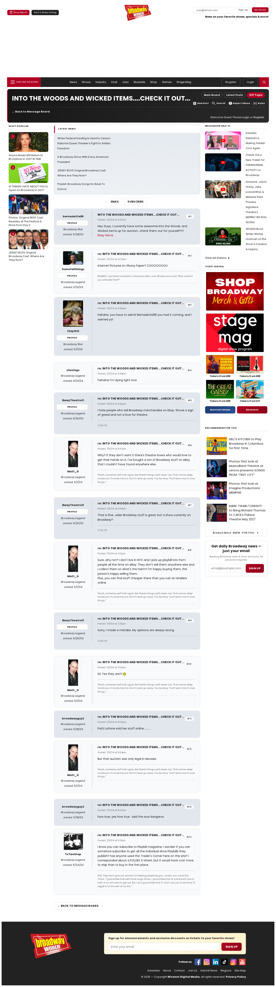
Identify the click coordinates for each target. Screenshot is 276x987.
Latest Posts (234, 95)
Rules (261, 103)
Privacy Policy (236, 977)
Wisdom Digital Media (183, 977)
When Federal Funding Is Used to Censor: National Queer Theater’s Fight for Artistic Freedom (84, 143)
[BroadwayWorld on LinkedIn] (215, 962)
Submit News (208, 970)
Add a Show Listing (45, 12)
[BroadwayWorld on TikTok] (224, 962)
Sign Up (231, 947)
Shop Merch (20, 12)
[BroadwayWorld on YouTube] (242, 962)
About (167, 970)
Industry (101, 82)
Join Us (192, 970)
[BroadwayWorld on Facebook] (197, 962)
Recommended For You (221, 427)
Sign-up (243, 9)
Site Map (240, 970)
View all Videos (215, 258)
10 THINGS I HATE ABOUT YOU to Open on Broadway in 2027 (28, 179)
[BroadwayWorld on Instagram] (206, 962)
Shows (86, 82)
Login (250, 82)
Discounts (252, 409)
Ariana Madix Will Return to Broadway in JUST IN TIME (26, 147)
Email (115, 202)
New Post (203, 103)
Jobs (125, 82)
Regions (226, 970)
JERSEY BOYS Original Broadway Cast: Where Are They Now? (26, 247)
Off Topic (255, 95)
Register (230, 82)
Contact (179, 970)
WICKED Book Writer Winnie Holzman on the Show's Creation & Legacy (256, 239)
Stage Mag (184, 82)
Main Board (212, 95)
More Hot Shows (220, 409)
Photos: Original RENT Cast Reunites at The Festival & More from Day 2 (26, 212)
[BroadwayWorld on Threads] (233, 962)
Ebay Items (105, 235)
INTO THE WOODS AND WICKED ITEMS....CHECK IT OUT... (138, 215)
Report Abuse (241, 103)
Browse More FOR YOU (233, 533)
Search (220, 103)
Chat (114, 82)
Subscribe (135, 202)
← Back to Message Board (31, 111)
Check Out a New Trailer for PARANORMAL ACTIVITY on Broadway (255, 165)
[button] (264, 82)
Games (167, 82)
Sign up (255, 568)
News (73, 82)
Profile (72, 223)
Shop (153, 82)
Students (139, 82)
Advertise (153, 970)
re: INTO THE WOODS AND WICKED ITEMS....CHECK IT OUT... (141, 254)
